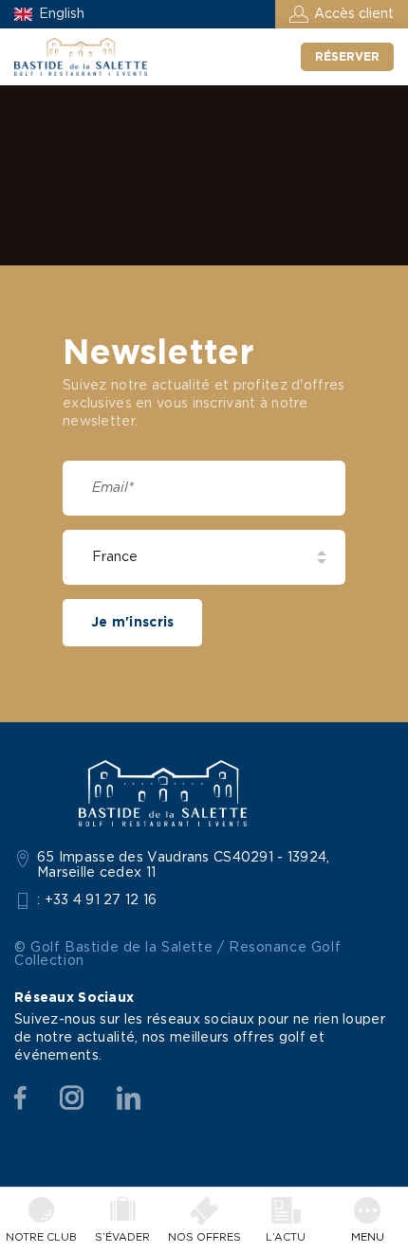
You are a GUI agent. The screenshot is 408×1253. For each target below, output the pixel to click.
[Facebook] (20, 1098)
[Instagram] (71, 1098)
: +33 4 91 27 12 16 (97, 900)
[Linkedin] (128, 1098)
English (61, 14)
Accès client (354, 14)
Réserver (347, 57)
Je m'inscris (132, 622)
